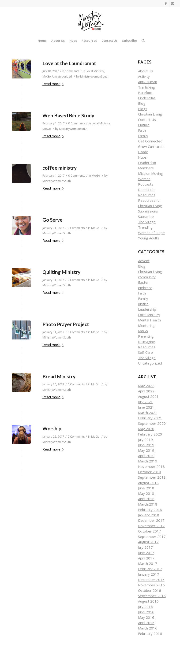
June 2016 (146, 612)
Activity (144, 76)
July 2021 (145, 401)
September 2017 (152, 536)
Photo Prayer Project (65, 324)
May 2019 (146, 450)
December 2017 (151, 520)
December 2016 (151, 579)
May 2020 (146, 428)
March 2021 (147, 412)
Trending (145, 227)
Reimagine (146, 341)
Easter (143, 282)
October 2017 (149, 531)
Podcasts (145, 184)
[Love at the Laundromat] (21, 69)
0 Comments (70, 71)
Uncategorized (62, 76)
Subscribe (146, 216)
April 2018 (146, 498)
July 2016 (145, 606)
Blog (141, 103)
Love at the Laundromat (69, 63)
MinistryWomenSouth (94, 76)
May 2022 (146, 385)
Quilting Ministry (61, 272)
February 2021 (150, 418)
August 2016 (148, 601)
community (147, 277)
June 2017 (146, 552)
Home (143, 151)
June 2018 (146, 488)
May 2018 (146, 493)
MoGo (46, 76)
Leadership (147, 162)
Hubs (142, 157)
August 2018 (148, 482)
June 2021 (146, 407)
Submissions (148, 211)
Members (146, 168)
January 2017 (148, 574)
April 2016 (146, 622)
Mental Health (149, 320)
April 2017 (146, 558)
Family (143, 135)
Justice (143, 304)
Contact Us (147, 119)
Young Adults (148, 238)
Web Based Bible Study (68, 115)
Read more (51, 83)
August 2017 (148, 542)
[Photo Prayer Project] (21, 329)
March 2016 (147, 628)
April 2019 (146, 455)
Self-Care (145, 352)
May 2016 (146, 617)
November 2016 (151, 585)
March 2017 (147, 563)
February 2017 (150, 568)
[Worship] (21, 434)
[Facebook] (165, 3)
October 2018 (149, 471)
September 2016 (152, 595)
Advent (144, 260)
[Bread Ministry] (21, 382)
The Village (147, 222)
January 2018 (148, 515)
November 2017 (151, 525)
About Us (145, 71)
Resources (146, 189)
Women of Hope (151, 232)
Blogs (142, 108)
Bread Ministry (58, 376)
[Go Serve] (21, 225)
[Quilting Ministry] (21, 277)
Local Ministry (95, 71)
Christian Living (150, 114)
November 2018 (151, 466)
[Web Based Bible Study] (21, 121)
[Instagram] (172, 3)
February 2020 (150, 434)
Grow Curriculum (151, 146)
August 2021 (148, 396)
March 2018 (147, 504)
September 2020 (152, 423)
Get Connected (150, 141)
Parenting (146, 336)
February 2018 (150, 509)
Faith (142, 130)
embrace (145, 287)
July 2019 (145, 439)
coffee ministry (59, 168)
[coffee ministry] (21, 173)
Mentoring (146, 325)
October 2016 (149, 590)
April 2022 (146, 391)
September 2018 (152, 477)
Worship (51, 428)
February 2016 (150, 633)
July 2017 (145, 547)
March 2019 (147, 461)
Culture (144, 125)
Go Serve (52, 220)
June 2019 (146, 445)
